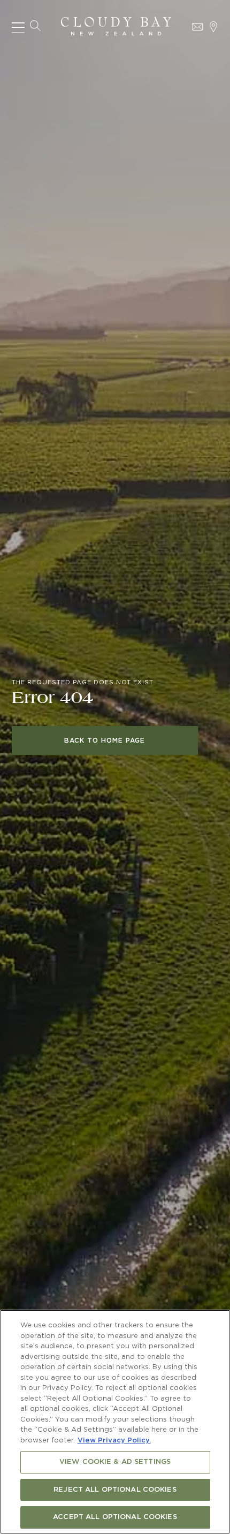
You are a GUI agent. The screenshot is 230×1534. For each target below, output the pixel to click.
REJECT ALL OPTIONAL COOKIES (115, 1489)
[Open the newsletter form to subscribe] (197, 26)
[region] (115, 1422)
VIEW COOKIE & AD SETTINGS (115, 1462)
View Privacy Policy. (114, 1440)
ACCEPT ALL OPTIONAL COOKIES (115, 1517)
